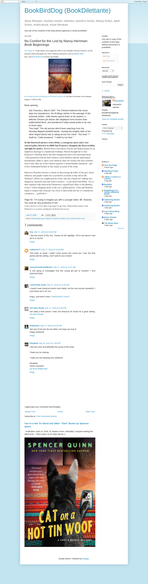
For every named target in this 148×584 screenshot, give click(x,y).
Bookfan (108, 184)
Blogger (85, 559)
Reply (32, 242)
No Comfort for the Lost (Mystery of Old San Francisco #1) (45, 96)
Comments (110, 61)
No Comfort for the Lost (76, 218)
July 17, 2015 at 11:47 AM (64, 267)
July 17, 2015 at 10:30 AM (45, 232)
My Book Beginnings (38, 369)
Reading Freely (111, 171)
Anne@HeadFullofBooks (41, 267)
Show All (121, 228)
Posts (107, 56)
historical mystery (59, 218)
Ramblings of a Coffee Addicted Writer (111, 192)
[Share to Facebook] (53, 215)
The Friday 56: (29, 51)
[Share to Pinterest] (55, 215)
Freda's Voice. (79, 54)
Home (60, 412)
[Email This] (47, 215)
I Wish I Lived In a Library (112, 178)
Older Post (90, 412)
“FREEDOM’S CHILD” (60, 297)
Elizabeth (34, 343)
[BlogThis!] (49, 215)
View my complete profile (113, 119)
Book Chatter (110, 217)
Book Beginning (37, 57)
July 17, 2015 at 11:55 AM (58, 285)
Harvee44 (119, 101)
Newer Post (30, 412)
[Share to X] (51, 215)
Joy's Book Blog (111, 211)
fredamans (35, 326)
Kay (31, 232)
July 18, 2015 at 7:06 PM (49, 343)
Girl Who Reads (37, 308)
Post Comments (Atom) (46, 416)
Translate (110, 134)
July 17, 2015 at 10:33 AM (52, 250)
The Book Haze (111, 223)
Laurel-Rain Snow (38, 285)
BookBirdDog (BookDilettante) (67, 10)
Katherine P (35, 250)
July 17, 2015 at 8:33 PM (51, 326)
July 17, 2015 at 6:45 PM (55, 308)
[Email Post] (42, 215)
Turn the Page (110, 165)
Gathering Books (112, 200)
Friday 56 (48, 218)
